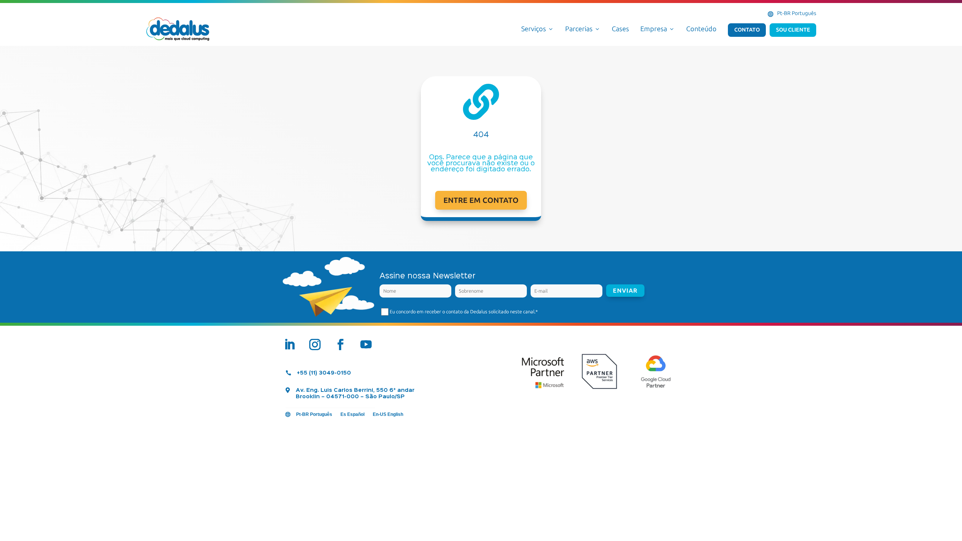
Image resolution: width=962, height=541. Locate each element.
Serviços (537, 29)
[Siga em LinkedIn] (289, 344)
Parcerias (582, 29)
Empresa (657, 29)
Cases (620, 29)
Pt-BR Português (796, 13)
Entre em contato (481, 200)
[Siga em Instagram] (315, 344)
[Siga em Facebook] (340, 344)
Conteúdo (701, 29)
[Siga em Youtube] (366, 344)
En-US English (388, 414)
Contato (747, 29)
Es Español (352, 414)
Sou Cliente (793, 29)
